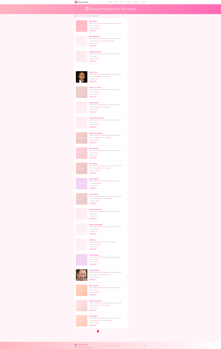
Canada (96, 290)
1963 (116, 23)
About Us (104, 345)
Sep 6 (107, 242)
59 (120, 226)
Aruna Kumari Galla (95, 209)
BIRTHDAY (122, 2)
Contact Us (109, 345)
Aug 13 (108, 226)
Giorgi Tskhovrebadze (96, 118)
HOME (110, 2)
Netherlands (96, 320)
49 (119, 181)
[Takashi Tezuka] (81, 275)
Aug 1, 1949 (98, 211)
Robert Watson (94, 179)
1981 (116, 196)
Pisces (97, 78)
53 (120, 89)
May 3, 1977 (99, 181)
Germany (96, 91)
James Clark (93, 72)
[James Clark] (81, 77)
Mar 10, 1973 (99, 89)
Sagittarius (98, 28)
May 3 (107, 181)
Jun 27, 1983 (99, 38)
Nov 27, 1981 (99, 196)
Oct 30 (108, 302)
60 (120, 165)
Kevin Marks (93, 164)
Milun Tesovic (93, 285)
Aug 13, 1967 (99, 226)
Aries (97, 261)
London (108, 76)
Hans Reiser (93, 21)
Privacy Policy (116, 345)
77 (120, 104)
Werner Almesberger (96, 224)
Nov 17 (108, 272)
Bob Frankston (94, 103)
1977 (115, 181)
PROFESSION (136, 2)
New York (108, 107)
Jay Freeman (93, 194)
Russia (95, 152)
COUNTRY (129, 2)
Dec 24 (108, 318)
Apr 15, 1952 (99, 257)
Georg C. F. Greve (95, 87)
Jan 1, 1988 (98, 53)
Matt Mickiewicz (94, 36)
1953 (116, 318)
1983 (116, 38)
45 (120, 196)
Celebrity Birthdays (83, 2)
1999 (116, 120)
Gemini (97, 109)
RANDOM (144, 2)
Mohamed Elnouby (95, 52)
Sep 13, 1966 (99, 165)
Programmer (93, 30)
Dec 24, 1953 (99, 318)
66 (120, 272)
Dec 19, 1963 (99, 23)
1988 (115, 53)
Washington (108, 137)
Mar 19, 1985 (99, 150)
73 (120, 318)
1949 (116, 104)
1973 (116, 89)
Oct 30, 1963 (99, 302)
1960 (116, 272)
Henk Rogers (93, 316)
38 (119, 53)
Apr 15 (108, 257)
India (95, 213)
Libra (97, 307)
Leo (96, 216)
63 (120, 23)
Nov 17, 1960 (99, 272)
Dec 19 (108, 23)
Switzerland (96, 229)
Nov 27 (108, 196)
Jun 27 (108, 38)
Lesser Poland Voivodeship (109, 41)
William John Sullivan (96, 133)
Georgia (96, 122)
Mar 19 (108, 150)
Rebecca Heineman (95, 301)
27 (120, 120)
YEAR (116, 2)
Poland (95, 41)
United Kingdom (97, 76)
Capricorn (98, 58)
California (108, 305)
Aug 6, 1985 (99, 287)
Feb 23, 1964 (99, 74)
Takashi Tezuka (94, 270)
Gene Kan (92, 240)
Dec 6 (107, 135)
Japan (95, 274)
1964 (116, 74)
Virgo (97, 246)
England (108, 168)
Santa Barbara (109, 198)
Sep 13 (108, 165)
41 (120, 150)
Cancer (97, 43)
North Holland (108, 320)
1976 (115, 135)
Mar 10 (108, 89)
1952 (116, 257)
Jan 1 (107, 53)
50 (119, 135)
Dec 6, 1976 (99, 135)
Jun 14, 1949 (99, 104)
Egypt (95, 56)
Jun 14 (108, 104)
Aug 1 (107, 211)
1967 (116, 226)
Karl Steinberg (94, 255)
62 (120, 74)
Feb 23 (108, 74)
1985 (116, 150)
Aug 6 (107, 287)
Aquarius (97, 124)
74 (120, 257)
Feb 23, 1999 (99, 120)
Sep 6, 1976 (99, 242)
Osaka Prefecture (106, 274)
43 (120, 38)
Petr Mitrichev (93, 148)
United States (97, 25)
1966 (116, 165)
